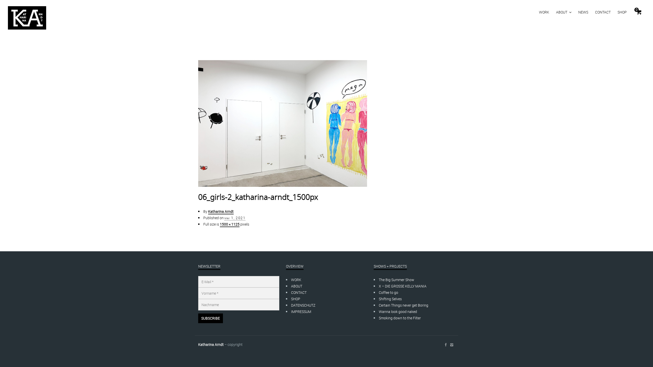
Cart (636, 9)
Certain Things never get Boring (403, 305)
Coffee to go (388, 292)
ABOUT (561, 12)
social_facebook (446, 345)
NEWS (583, 12)
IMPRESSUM (301, 311)
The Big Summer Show (396, 279)
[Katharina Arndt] (27, 18)
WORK (544, 12)
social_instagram (452, 345)
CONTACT (603, 12)
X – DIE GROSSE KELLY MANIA (402, 286)
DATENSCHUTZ (303, 305)
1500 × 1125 (230, 224)
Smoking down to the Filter (400, 318)
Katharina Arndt (221, 211)
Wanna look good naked (398, 311)
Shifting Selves (390, 298)
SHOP (622, 12)
